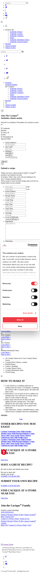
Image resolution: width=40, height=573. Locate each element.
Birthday (8, 151)
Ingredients (9, 221)
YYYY (8, 157)
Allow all (20, 320)
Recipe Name (10, 196)
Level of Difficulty (11, 217)
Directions (9, 241)
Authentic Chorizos (16, 36)
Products (8, 83)
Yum (21, 419)
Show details (28, 313)
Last (27, 189)
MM (6, 153)
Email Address (10, 143)
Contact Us (5, 519)
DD (6, 155)
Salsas (12, 38)
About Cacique (10, 46)
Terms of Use (24, 519)
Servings (8, 213)
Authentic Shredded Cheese (19, 40)
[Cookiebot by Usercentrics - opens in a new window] (28, 245)
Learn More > (6, 337)
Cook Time (9, 200)
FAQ (12, 517)
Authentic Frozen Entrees (19, 42)
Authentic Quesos (16, 32)
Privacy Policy (14, 519)
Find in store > (6, 331)
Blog (2, 517)
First (27, 187)
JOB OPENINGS (7, 512)
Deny (20, 326)
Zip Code (9, 147)
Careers (7, 517)
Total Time (9, 209)
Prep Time (9, 204)
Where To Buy (10, 48)
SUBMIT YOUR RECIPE (10, 476)
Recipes (8, 44)
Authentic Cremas (16, 34)
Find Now (4, 460)
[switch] (34, 290)
